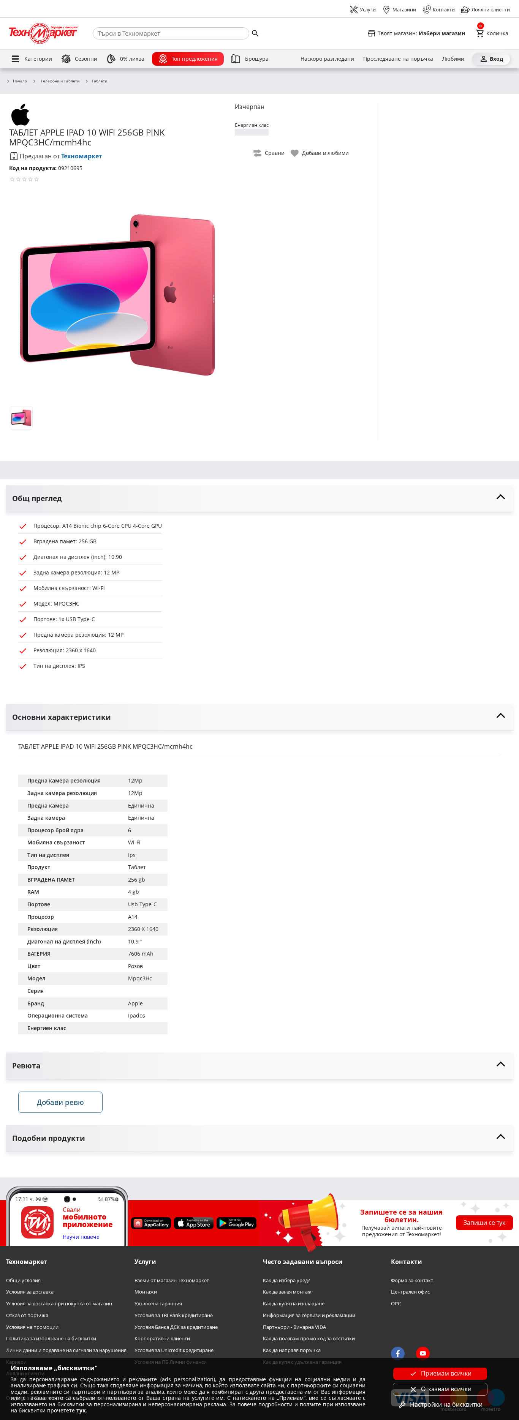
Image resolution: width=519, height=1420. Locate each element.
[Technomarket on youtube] (423, 1353)
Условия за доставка (30, 1292)
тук (81, 1410)
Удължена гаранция (158, 1303)
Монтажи (145, 1292)
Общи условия (23, 1280)
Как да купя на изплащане (293, 1303)
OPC (396, 1303)
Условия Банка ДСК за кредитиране (176, 1327)
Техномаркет (81, 156)
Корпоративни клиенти (162, 1338)
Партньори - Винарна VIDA (294, 1327)
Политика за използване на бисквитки (51, 1338)
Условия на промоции (32, 1327)
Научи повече (81, 1237)
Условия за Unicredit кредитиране (174, 1350)
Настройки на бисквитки (446, 1404)
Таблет (137, 867)
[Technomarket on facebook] (398, 1353)
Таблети (99, 81)
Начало (20, 81)
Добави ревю (60, 1102)
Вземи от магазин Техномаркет (171, 1280)
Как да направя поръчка (292, 1350)
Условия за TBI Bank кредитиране (173, 1315)
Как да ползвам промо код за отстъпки (309, 1338)
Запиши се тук (484, 1222)
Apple (135, 1003)
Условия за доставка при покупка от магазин (59, 1303)
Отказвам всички (446, 1389)
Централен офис (410, 1292)
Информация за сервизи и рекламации (309, 1315)
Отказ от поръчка (27, 1315)
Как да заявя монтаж (287, 1292)
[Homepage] (43, 33)
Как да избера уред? (286, 1280)
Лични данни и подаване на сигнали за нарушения (66, 1350)
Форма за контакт (412, 1280)
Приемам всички (446, 1373)
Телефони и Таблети (60, 81)
